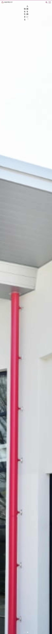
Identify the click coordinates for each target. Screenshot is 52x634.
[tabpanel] (26, 317)
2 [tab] (26, 632)
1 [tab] (24, 632)
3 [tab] (27, 632)
